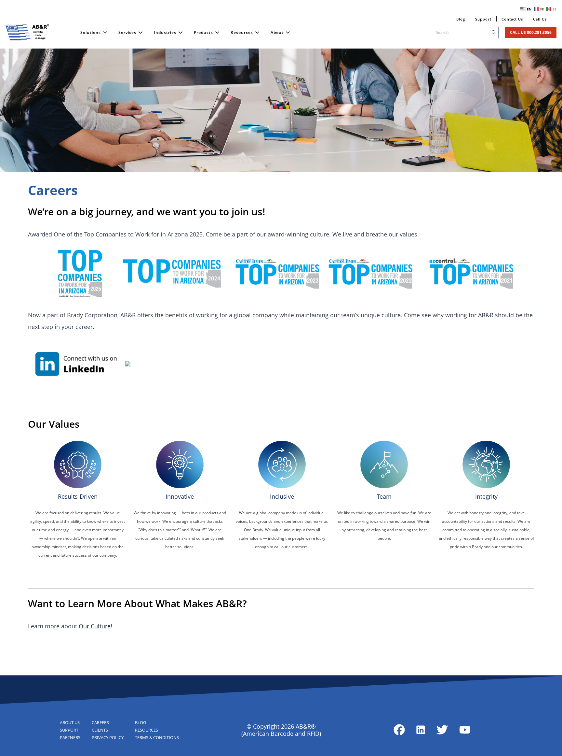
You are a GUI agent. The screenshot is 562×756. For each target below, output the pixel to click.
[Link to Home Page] (27, 32)
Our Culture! (95, 626)
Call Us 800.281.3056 (531, 32)
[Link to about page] (399, 729)
